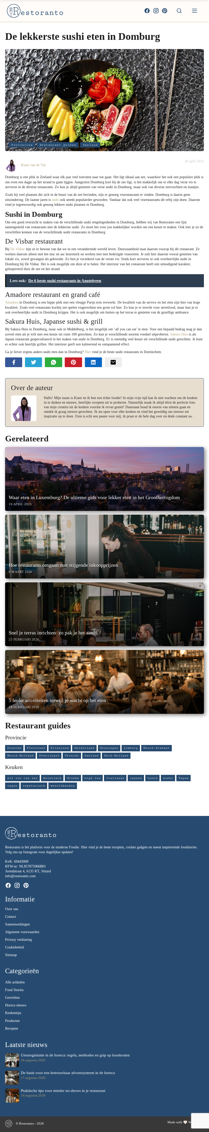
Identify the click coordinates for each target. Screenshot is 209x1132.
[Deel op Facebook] (13, 362)
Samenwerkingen (17, 924)
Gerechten (12, 997)
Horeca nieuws (15, 1005)
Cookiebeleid (14, 947)
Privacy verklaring (18, 940)
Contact (10, 917)
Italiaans (115, 778)
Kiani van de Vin (33, 165)
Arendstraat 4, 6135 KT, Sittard (28, 871)
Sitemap (11, 955)
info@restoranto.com (20, 876)
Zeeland (90, 145)
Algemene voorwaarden (22, 932)
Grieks (73, 778)
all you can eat (22, 778)
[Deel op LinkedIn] (93, 362)
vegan (12, 786)
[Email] (113, 362)
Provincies (22, 145)
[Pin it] (73, 362)
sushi (55, 200)
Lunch (152, 778)
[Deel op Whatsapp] (53, 362)
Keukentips (13, 1013)
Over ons (11, 909)
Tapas (183, 778)
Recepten (11, 1028)
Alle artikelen (15, 982)
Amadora (11, 302)
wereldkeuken (62, 786)
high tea (92, 778)
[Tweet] (33, 362)
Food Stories (14, 990)
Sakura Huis (179, 334)
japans (136, 778)
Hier (88, 352)
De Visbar (17, 249)
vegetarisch (34, 786)
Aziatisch (52, 778)
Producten (12, 1021)
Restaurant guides (58, 145)
